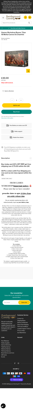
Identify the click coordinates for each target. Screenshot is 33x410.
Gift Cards (4, 355)
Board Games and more (7, 353)
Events (3, 357)
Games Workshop (6, 345)
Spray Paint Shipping (23, 324)
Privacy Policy (21, 330)
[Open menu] (3, 18)
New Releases (5, 340)
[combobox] (16, 23)
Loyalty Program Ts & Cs (24, 328)
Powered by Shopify (26, 384)
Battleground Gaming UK (13, 384)
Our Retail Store (21, 332)
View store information (7, 118)
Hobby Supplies (5, 343)
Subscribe (24, 302)
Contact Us (20, 318)
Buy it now (16, 112)
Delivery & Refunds (22, 322)
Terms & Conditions (22, 326)
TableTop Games (5, 347)
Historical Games (5, 349)
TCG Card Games (6, 351)
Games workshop (5, 38)
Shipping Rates (21, 320)
